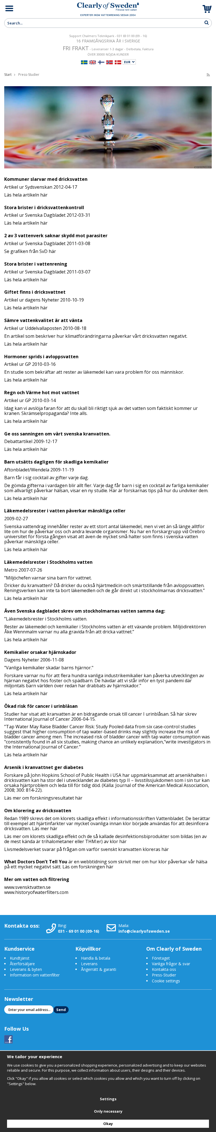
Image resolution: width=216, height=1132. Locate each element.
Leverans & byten (26, 969)
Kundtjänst (20, 958)
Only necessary (108, 1111)
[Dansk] (118, 62)
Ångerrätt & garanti (98, 969)
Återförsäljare (22, 963)
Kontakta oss (164, 969)
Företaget (161, 958)
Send (61, 1009)
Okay (108, 1123)
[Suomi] (101, 62)
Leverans (89, 963)
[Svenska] (84, 62)
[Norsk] (109, 62)
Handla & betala (95, 958)
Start (8, 74)
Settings (108, 1098)
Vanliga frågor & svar (171, 963)
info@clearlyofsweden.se (144, 931)
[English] (92, 62)
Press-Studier (164, 975)
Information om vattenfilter (35, 975)
